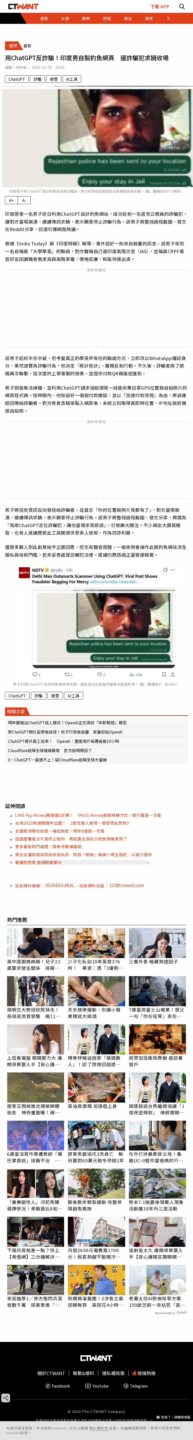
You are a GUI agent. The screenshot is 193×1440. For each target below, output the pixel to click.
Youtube (100, 1386)
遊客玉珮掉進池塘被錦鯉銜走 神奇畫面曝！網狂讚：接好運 (33, 1109)
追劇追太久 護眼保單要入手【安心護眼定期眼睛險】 (157, 1253)
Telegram (139, 1386)
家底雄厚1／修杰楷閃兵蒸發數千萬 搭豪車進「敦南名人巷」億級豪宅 (35, 1301)
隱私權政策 (99, 1427)
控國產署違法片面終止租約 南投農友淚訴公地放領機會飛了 (71, 839)
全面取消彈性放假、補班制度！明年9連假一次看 (60, 831)
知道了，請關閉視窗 (175, 1417)
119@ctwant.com (127, 885)
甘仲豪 (21, 67)
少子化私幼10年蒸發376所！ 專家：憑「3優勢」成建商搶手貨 (95, 964)
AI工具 (72, 79)
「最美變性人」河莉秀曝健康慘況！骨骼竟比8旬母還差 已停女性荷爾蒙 (35, 1205)
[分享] (5, 1398)
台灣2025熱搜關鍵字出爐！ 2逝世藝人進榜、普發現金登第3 (72, 823)
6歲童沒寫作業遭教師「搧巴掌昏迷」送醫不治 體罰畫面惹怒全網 (35, 1157)
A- (24, 200)
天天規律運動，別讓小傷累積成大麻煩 (94, 1012)
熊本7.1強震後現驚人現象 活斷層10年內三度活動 (157, 1205)
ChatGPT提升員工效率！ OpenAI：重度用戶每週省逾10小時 (63, 741)
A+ (11, 200)
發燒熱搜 (146, 1373)
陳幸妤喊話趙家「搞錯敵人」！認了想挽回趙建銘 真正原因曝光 (96, 1060)
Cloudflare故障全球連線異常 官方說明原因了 (50, 750)
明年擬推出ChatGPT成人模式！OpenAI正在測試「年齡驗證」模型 (67, 722)
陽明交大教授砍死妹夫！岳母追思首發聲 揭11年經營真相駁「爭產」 (34, 1012)
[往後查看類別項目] (165, 18)
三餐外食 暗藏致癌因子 (153, 961)
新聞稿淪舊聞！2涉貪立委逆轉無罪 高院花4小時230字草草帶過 (95, 1301)
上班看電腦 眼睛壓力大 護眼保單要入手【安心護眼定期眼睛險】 (34, 1060)
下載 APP (159, 6)
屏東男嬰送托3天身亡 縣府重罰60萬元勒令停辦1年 (96, 1157)
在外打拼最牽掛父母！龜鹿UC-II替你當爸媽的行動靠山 (156, 1157)
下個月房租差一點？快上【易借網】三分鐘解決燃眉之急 (33, 1253)
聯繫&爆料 (83, 1373)
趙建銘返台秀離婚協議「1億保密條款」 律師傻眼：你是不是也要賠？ (156, 1109)
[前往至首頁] (23, 6)
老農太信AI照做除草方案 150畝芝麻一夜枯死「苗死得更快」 (157, 1301)
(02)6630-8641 (60, 885)
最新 (44, 18)
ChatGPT (17, 79)
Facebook (61, 1386)
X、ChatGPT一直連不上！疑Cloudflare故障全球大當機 (57, 760)
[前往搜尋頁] (182, 6)
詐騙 (37, 79)
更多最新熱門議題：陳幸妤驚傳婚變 (48, 846)
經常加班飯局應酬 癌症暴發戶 (156, 1060)
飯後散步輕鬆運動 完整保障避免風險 (95, 1205)
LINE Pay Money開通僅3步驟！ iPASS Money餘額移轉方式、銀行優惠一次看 (88, 815)
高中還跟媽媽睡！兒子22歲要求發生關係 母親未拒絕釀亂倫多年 (34, 964)
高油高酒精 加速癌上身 (92, 1106)
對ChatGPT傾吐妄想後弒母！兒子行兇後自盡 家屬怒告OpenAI (65, 732)
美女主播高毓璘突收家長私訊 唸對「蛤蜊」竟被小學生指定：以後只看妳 (83, 854)
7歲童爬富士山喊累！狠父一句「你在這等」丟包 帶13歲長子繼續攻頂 (156, 1012)
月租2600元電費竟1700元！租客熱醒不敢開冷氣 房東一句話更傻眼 (96, 1253)
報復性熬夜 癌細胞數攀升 (38, 862)
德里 (54, 79)
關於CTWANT (51, 1373)
